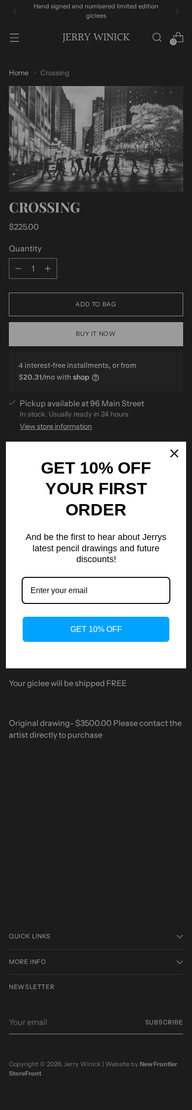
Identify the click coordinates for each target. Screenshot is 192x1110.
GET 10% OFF (96, 629)
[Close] (174, 453)
